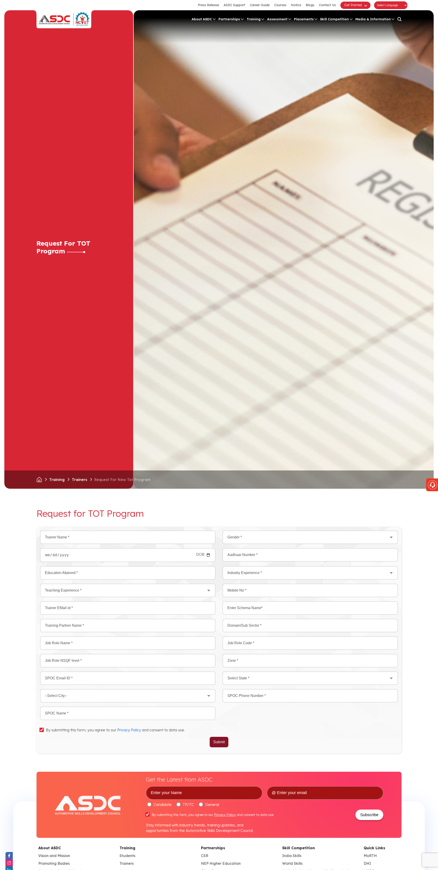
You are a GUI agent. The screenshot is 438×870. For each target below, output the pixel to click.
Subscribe (369, 815)
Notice (296, 5)
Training (254, 19)
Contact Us (327, 5)
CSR (204, 855)
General (212, 804)
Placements (304, 19)
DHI (367, 863)
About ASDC (202, 19)
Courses (280, 5)
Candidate (163, 804)
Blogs (310, 5)
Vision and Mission (54, 855)
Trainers (79, 479)
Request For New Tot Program (122, 479)
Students (127, 855)
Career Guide (260, 5)
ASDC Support (234, 5)
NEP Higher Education (221, 863)
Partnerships (229, 19)
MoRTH (370, 855)
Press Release (208, 5)
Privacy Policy (129, 730)
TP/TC (188, 804)
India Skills (291, 855)
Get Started (353, 5)
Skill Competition (334, 19)
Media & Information (373, 19)
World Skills (292, 863)
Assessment (277, 19)
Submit (219, 742)
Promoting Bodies (54, 863)
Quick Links (374, 848)
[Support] (432, 484)
